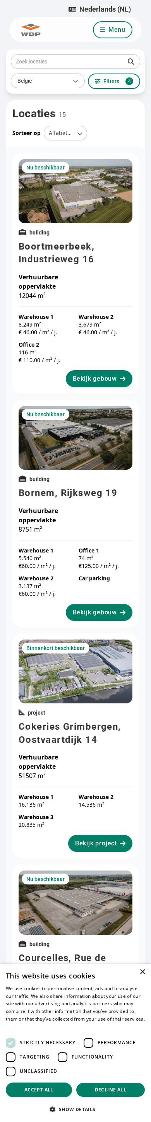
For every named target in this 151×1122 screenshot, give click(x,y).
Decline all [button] (110, 1089)
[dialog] (75, 1043)
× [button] (142, 972)
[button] (100, 9)
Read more (18, 1026)
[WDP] (31, 30)
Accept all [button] (38, 1089)
